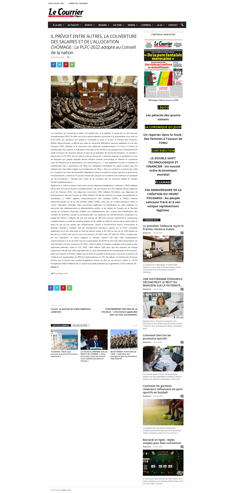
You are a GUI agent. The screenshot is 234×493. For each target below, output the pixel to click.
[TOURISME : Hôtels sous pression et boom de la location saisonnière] (64, 339)
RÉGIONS (102, 25)
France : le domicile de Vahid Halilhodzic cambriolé (71, 310)
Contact (173, 25)
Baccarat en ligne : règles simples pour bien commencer (162, 441)
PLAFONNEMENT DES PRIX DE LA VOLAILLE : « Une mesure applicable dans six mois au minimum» (119, 312)
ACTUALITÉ (73, 25)
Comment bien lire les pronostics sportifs (157, 337)
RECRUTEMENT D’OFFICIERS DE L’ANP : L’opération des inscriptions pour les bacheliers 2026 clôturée (123, 355)
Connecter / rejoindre (78, 3)
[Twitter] (59, 64)
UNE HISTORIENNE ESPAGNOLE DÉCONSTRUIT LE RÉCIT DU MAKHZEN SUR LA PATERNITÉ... (163, 282)
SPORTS (88, 25)
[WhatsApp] (72, 64)
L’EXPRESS (146, 25)
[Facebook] (53, 64)
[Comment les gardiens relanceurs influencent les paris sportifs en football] (163, 412)
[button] (182, 25)
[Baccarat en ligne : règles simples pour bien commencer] (163, 463)
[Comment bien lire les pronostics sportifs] (163, 358)
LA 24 (159, 25)
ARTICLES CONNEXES (61, 325)
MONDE (131, 25)
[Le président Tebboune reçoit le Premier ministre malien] (163, 249)
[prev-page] (132, 325)
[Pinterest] (66, 64)
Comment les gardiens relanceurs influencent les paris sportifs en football (163, 389)
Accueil (53, 31)
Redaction (147, 233)
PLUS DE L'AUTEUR (80, 325)
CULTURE (117, 25)
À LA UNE (57, 25)
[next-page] (136, 325)
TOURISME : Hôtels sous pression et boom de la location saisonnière (64, 353)
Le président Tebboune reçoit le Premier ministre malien (163, 227)
